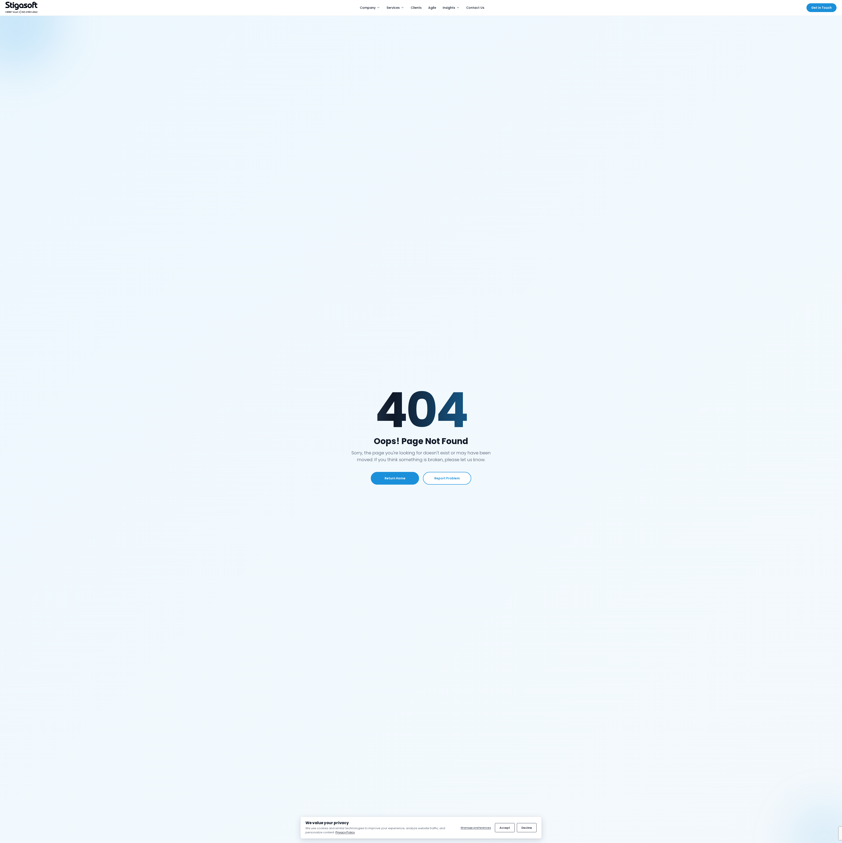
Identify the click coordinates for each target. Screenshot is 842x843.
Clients (416, 7)
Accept (504, 828)
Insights (449, 7)
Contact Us (475, 7)
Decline (526, 828)
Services (393, 7)
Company (368, 7)
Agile (432, 7)
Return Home (395, 478)
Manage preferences (476, 828)
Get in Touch (821, 7)
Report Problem (447, 478)
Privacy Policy (345, 832)
